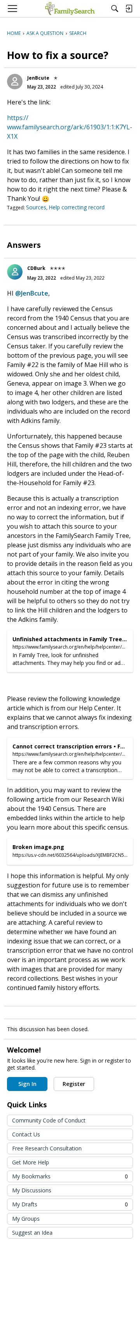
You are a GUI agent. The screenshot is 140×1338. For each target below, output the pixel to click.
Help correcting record (77, 207)
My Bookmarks (70, 1176)
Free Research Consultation (47, 1148)
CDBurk (36, 268)
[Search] (115, 8)
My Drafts (70, 1204)
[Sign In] (129, 8)
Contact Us (26, 1134)
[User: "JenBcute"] (15, 81)
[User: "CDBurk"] (15, 272)
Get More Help (30, 1162)
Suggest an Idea (32, 1232)
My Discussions (31, 1190)
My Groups (26, 1218)
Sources (36, 207)
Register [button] (74, 1083)
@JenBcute (31, 293)
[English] (69, 8)
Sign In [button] (27, 1083)
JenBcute (38, 78)
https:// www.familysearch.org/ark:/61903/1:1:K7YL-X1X (69, 127)
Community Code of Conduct (49, 1120)
